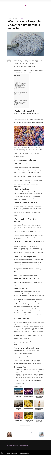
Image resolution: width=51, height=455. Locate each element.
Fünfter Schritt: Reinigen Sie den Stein (20, 87)
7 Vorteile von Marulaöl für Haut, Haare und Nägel (20, 101)
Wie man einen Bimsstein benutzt (19, 82)
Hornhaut (25, 225)
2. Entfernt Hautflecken (18, 80)
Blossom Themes (10, 453)
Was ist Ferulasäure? (17, 104)
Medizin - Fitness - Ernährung (19, 451)
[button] (2, 453)
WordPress (22, 453)
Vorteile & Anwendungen (17, 78)
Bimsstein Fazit (16, 91)
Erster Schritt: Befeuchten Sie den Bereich (20, 83)
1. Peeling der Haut (17, 79)
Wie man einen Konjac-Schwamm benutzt (20, 107)
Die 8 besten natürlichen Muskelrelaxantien (20, 92)
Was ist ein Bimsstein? (17, 76)
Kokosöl (15, 329)
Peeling (27, 425)
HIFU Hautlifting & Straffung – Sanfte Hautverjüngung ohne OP (19, 94)
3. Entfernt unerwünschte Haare (19, 81)
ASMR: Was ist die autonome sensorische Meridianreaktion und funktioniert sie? (20, 96)
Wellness (22, 18)
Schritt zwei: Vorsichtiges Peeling (19, 84)
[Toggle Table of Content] (26, 75)
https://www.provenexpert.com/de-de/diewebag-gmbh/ (18, 445)
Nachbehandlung (16, 88)
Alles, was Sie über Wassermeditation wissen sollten (20, 99)
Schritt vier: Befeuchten (18, 86)
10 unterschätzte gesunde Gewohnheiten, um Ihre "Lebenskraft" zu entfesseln (20, 103)
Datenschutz (26, 453)
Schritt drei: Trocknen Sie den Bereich (20, 85)
